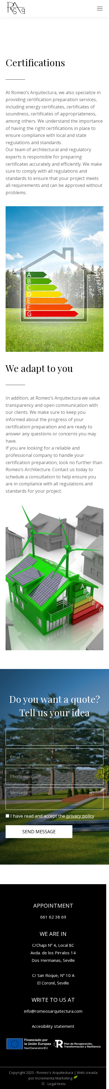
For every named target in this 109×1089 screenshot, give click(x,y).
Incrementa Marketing (54, 1078)
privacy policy (80, 816)
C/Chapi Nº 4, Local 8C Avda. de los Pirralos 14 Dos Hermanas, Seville (53, 952)
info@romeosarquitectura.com (53, 1011)
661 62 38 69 (53, 917)
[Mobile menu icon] (99, 8)
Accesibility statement (53, 1026)
